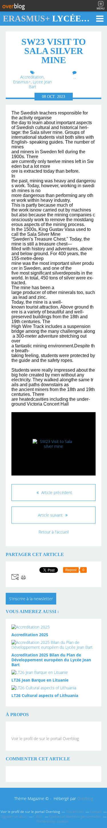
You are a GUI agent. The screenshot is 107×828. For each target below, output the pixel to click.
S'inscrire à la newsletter (31, 598)
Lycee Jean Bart (40, 84)
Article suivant (51, 515)
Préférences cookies (53, 821)
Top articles (75, 811)
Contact (96, 811)
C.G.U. (38, 816)
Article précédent (56, 492)
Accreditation (32, 77)
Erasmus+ (22, 81)
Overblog (85, 798)
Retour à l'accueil (54, 532)
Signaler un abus (14, 816)
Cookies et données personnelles (75, 816)
